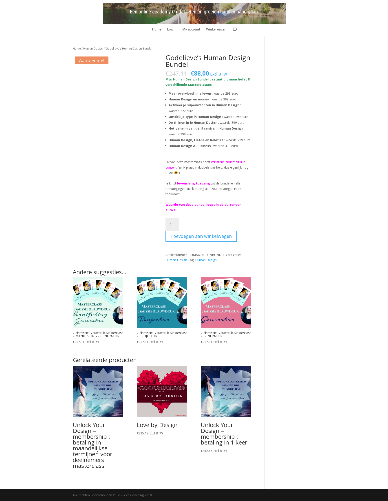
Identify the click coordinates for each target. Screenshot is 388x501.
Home (156, 29)
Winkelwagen (216, 29)
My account (191, 29)
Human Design (93, 48)
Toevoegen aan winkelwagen (201, 236)
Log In (171, 29)
